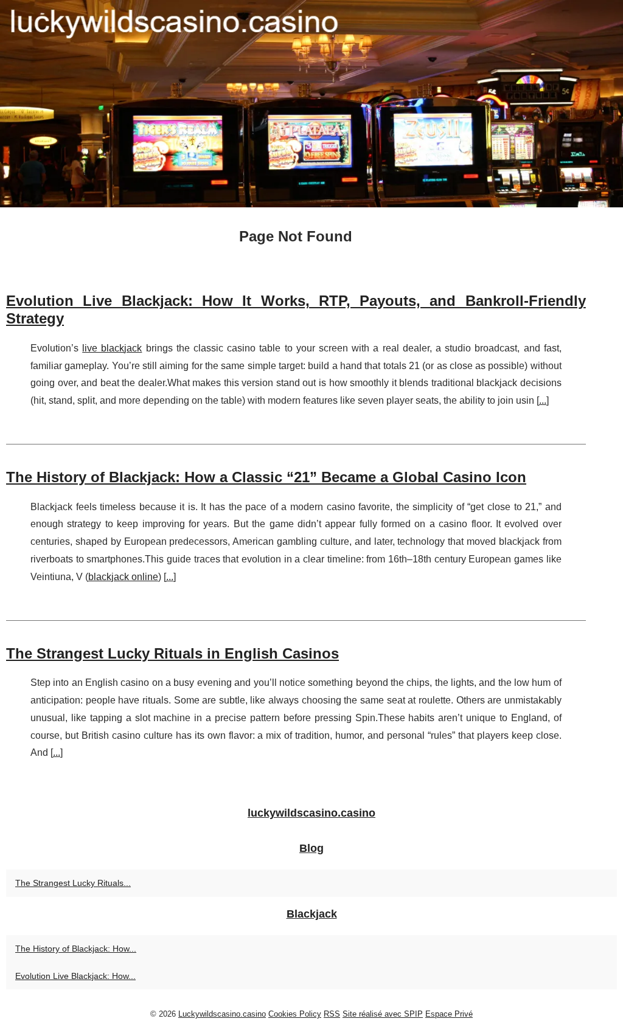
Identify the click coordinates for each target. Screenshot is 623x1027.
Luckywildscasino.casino (222, 1013)
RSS (332, 1013)
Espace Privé (449, 1013)
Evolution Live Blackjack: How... (75, 976)
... (542, 400)
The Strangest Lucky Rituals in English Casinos (172, 653)
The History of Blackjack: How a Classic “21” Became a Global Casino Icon (266, 477)
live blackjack (112, 348)
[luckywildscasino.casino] (311, 103)
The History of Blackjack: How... (75, 948)
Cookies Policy (294, 1013)
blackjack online (123, 577)
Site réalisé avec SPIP (383, 1013)
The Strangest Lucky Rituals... (73, 883)
